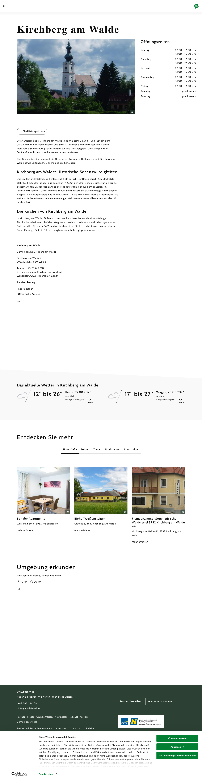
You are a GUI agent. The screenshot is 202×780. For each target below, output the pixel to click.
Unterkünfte (70, 449)
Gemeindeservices (27, 721)
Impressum (60, 728)
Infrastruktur (131, 449)
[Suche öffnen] (17, 6)
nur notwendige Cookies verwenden (177, 755)
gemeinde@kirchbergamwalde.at (44, 272)
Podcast (73, 716)
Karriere (84, 716)
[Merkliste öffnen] (14, 6)
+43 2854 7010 (35, 268)
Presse (30, 716)
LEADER (89, 728)
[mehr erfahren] (43, 499)
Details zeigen (46, 774)
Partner (21, 716)
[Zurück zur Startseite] (196, 6)
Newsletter (61, 716)
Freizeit (85, 449)
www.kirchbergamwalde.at (43, 275)
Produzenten (112, 449)
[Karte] (10, 6)
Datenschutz (75, 728)
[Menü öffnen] (3, 6)
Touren (97, 449)
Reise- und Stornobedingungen (34, 728)
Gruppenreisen (44, 716)
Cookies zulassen (177, 738)
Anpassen (176, 747)
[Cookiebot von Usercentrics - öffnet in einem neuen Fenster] (19, 774)
